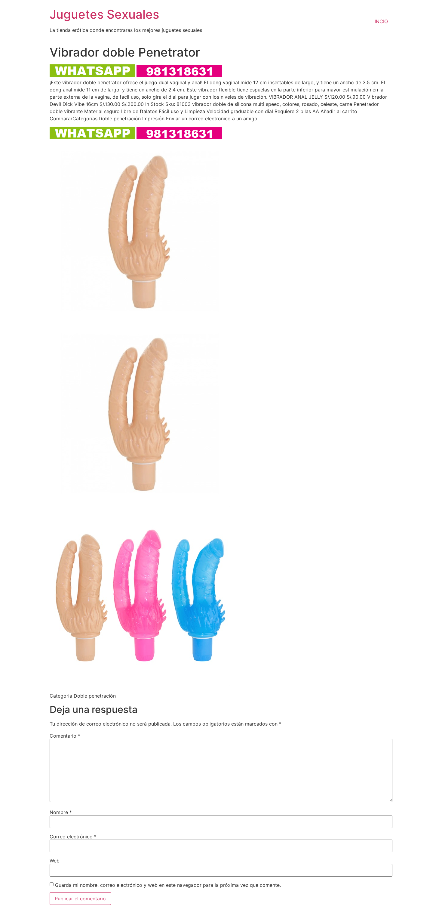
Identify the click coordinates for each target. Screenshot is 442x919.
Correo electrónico (73, 836)
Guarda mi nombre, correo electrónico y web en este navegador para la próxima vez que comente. (168, 885)
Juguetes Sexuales (104, 14)
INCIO (381, 21)
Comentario (65, 735)
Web (55, 860)
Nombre (61, 812)
